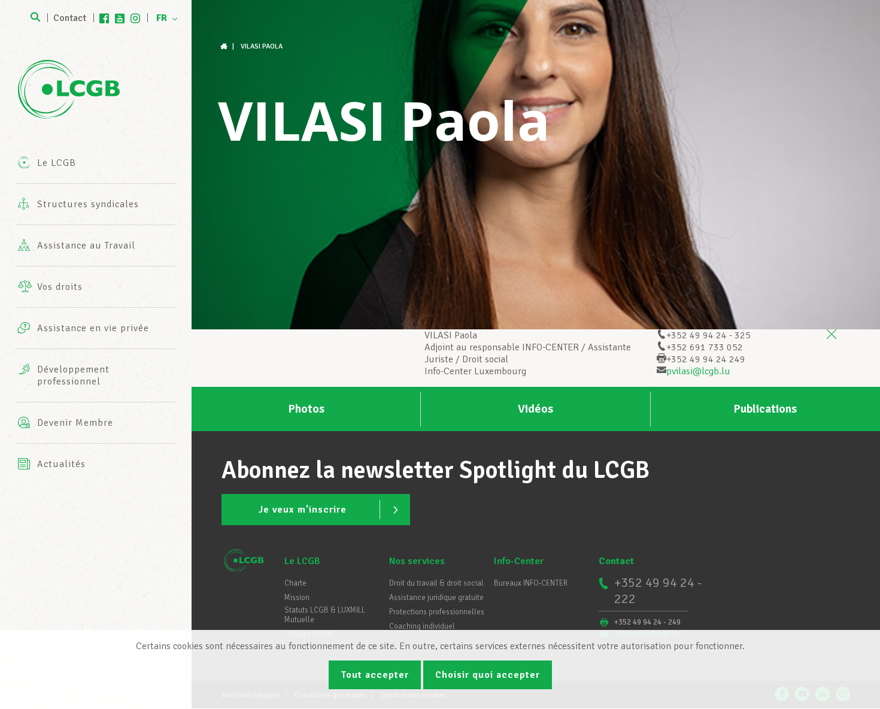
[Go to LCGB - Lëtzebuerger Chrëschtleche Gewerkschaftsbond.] (225, 46)
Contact (69, 18)
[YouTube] (120, 18)
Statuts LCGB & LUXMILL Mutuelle (324, 615)
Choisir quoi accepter (487, 675)
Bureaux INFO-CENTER (531, 583)
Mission (296, 597)
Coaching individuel (422, 626)
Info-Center (519, 561)
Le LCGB (302, 561)
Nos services (417, 561)
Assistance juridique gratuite (436, 597)
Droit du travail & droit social (436, 583)
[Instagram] (135, 18)
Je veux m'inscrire (303, 510)
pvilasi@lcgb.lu (698, 371)
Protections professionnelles (436, 612)
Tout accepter (375, 675)
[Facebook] (104, 18)
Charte (295, 583)
